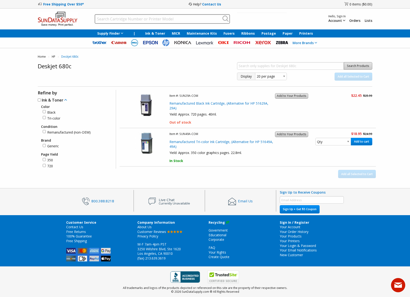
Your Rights (217, 252)
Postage (268, 33)
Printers (306, 33)
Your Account (290, 227)
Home (42, 57)
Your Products (291, 236)
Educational (217, 235)
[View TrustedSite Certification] (223, 277)
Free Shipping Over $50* (63, 4)
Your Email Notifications (298, 250)
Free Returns (76, 231)
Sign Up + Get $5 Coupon (300, 209)
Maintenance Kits (202, 33)
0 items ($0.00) (360, 4)
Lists (368, 20)
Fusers (229, 33)
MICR (176, 33)
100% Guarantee (79, 236)
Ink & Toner (155, 33)
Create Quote (219, 257)
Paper (288, 33)
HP (53, 57)
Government (218, 230)
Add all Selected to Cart (353, 76)
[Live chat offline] (398, 285)
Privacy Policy (147, 236)
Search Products (358, 66)
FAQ (212, 247)
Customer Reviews (152, 231)
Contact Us (211, 4)
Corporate (216, 239)
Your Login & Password (298, 245)
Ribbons (248, 33)
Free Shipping (76, 241)
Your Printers (290, 241)
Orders (354, 20)
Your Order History (294, 231)
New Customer (291, 255)
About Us (144, 227)
